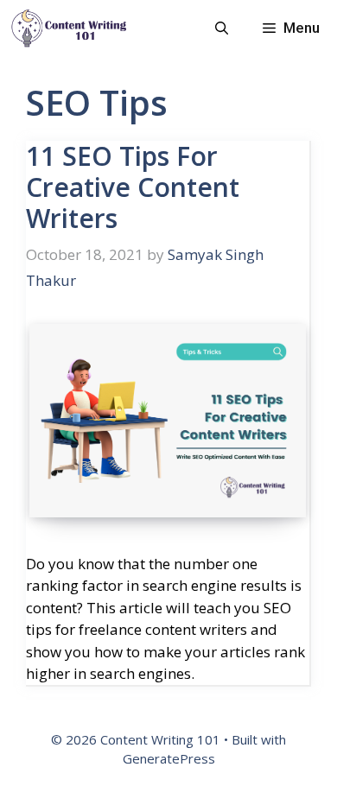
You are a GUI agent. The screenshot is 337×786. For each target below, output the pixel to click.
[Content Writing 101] (69, 28)
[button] (221, 28)
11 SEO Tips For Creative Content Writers (132, 187)
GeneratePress (169, 758)
